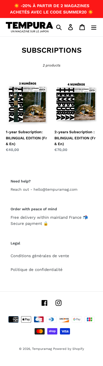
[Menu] (94, 27)
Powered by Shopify (68, 349)
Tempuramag (42, 349)
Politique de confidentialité (37, 269)
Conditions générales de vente (40, 255)
